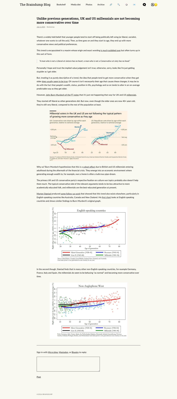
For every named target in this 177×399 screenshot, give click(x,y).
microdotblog (144, 4)
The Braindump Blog (35, 4)
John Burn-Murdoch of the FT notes (62, 95)
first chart (106, 197)
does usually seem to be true (55, 81)
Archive (100, 5)
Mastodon (63, 352)
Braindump (47, 394)
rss (152, 4)
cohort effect (89, 167)
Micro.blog (53, 352)
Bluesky (75, 352)
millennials (131, 95)
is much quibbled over (111, 50)
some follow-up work (70, 194)
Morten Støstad (44, 194)
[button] (155, 4)
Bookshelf (61, 5)
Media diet (76, 5)
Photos (89, 5)
